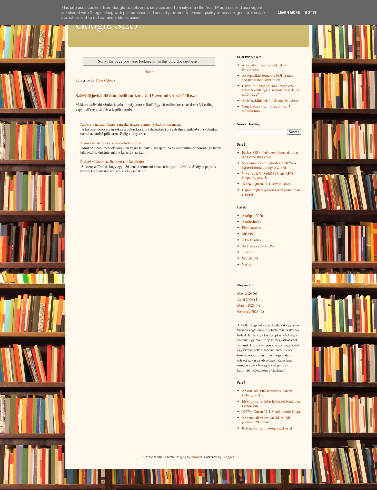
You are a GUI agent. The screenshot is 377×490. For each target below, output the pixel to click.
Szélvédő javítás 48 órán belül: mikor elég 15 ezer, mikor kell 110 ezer (136, 95)
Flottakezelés (251, 227)
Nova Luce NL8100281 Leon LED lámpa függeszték (267, 175)
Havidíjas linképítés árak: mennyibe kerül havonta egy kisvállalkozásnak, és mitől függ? (270, 90)
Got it (311, 13)
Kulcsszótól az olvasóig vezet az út (267, 428)
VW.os (247, 264)
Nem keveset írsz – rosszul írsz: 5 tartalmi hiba (266, 108)
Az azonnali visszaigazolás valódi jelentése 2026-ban (266, 419)
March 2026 (246, 305)
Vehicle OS (250, 258)
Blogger (228, 456)
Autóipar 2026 (252, 215)
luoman (196, 456)
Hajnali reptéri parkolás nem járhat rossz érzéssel (271, 192)
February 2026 (248, 311)
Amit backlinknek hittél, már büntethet (270, 100)
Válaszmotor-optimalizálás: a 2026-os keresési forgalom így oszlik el (269, 165)
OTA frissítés (251, 239)
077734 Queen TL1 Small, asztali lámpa (271, 411)
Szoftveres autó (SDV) (258, 246)
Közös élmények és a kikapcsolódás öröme (111, 143)
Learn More (289, 13)
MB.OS (247, 233)
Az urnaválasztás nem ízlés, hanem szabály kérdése (267, 392)
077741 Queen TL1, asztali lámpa (266, 183)
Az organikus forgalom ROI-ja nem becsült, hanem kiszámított (267, 77)
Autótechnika (251, 221)
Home (148, 71)
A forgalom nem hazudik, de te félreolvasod (264, 67)
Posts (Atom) (105, 80)
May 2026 (244, 293)
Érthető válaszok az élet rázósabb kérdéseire (112, 161)
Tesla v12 (249, 251)
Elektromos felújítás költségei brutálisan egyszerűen (271, 403)
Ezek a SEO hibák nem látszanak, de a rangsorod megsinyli (270, 154)
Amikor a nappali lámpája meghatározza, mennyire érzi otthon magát (130, 124)
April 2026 (245, 299)
